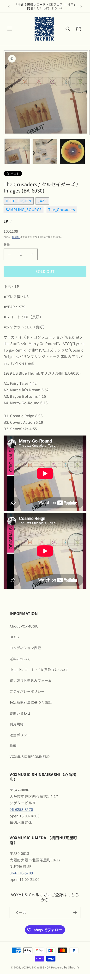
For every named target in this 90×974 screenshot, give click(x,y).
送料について (20, 658)
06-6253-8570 (21, 809)
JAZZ (42, 200)
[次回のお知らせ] (81, 6)
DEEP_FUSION (18, 200)
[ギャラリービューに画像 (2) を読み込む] (45, 151)
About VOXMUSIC (24, 626)
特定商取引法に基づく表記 (31, 702)
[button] (9, 29)
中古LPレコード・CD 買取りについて (39, 669)
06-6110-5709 (21, 872)
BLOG (14, 636)
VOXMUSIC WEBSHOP (36, 967)
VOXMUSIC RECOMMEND (30, 756)
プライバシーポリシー (27, 691)
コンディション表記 (25, 647)
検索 (13, 745)
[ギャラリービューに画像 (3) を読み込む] (72, 151)
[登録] (75, 912)
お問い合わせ (20, 713)
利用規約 (17, 724)
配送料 (16, 236)
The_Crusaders (61, 209)
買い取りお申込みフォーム (31, 680)
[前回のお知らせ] (9, 6)
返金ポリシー (20, 734)
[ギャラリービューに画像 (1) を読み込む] (17, 151)
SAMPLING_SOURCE (24, 209)
